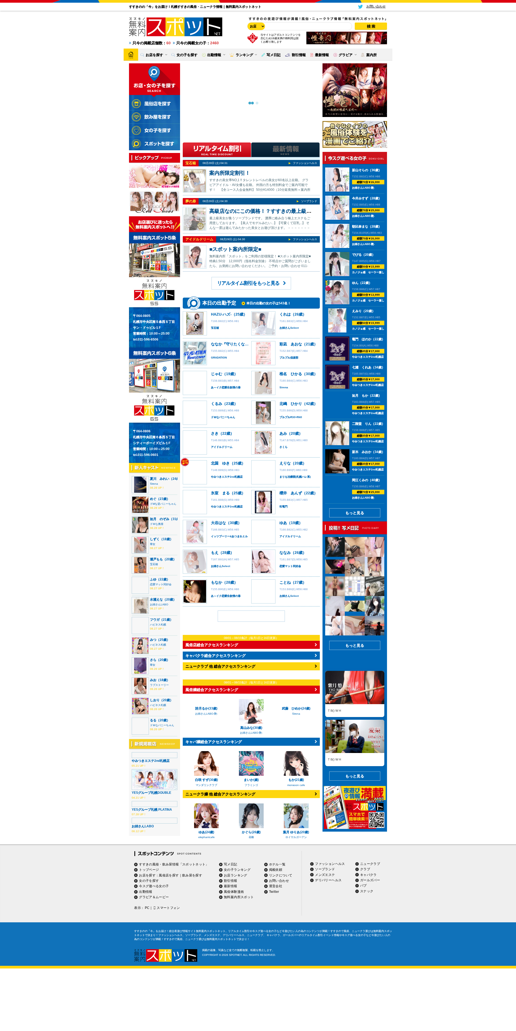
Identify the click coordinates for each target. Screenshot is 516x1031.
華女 (152, 544)
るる (153, 720)
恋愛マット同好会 (160, 584)
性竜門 (284, 506)
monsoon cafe (296, 785)
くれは (285, 314)
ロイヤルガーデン (296, 837)
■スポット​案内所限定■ (235, 249)
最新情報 (230, 886)
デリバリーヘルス (328, 880)
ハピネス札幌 (158, 624)
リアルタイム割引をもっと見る (248, 283)
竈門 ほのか (361, 339)
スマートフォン (168, 908)
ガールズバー (370, 880)
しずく (155, 539)
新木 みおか (361, 452)
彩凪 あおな (291, 344)
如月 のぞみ (159, 519)
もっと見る (354, 513)
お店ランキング (235, 875)
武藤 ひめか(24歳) (296, 708)
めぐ (153, 499)
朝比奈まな (360, 226)
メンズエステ (325, 875)
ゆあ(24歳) (206, 832)
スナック (366, 891)
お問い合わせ (279, 881)
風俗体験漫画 (234, 892)
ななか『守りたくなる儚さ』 (235, 344)
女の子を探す (149, 881)
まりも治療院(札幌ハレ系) (295, 476)
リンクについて (280, 875)
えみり (357, 311)
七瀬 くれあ (361, 367)
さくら (284, 446)
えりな (285, 463)
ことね (285, 582)
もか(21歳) (296, 780)
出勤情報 (145, 892)
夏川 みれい (159, 479)
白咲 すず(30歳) (206, 780)
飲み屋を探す (192, 875)
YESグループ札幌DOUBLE (151, 793)
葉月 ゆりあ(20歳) (296, 832)
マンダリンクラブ (206, 785)
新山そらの (360, 170)
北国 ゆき (220, 463)
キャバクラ (368, 875)
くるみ (216, 403)
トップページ (149, 870)
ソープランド (309, 201)
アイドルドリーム (199, 239)
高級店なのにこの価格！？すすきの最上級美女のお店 (270, 211)
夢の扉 (190, 201)
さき (214, 433)
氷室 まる (220, 493)
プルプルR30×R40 (291, 417)
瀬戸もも (156, 559)
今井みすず (360, 198)
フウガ (155, 619)
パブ (363, 885)
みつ (153, 640)
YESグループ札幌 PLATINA (152, 809)
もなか (216, 582)
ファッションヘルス (305, 163)
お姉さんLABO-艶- (206, 713)
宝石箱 (154, 564)
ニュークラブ (370, 864)
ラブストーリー (159, 684)
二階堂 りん (361, 424)
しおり (155, 700)
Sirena (154, 483)
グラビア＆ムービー (154, 897)
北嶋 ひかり (291, 403)
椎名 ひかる (291, 374)
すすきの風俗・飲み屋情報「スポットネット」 (174, 864)
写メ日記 (230, 864)
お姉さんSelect (289, 327)
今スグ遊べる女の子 (154, 886)
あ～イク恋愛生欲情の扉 (226, 387)
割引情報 (230, 881)
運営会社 (275, 886)
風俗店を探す (169, 875)
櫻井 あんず (291, 493)
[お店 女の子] (255, 26)
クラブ (365, 869)
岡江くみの (360, 480)
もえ (214, 552)
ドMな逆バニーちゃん (163, 503)
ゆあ (283, 523)
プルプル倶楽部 (289, 357)
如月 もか (360, 395)
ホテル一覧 (277, 864)
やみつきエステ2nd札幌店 (151, 761)
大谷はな (218, 523)
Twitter (274, 892)
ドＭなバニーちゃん (162, 725)
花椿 (251, 837)
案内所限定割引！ (229, 173)
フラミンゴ (251, 785)
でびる (357, 255)
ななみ (285, 552)
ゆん (355, 283)
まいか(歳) (251, 780)
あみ (283, 433)
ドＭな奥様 (156, 523)
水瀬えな (156, 599)
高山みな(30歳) (251, 728)
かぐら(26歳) (251, 832)
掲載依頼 (275, 870)
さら (153, 660)
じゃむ (216, 374)
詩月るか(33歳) (206, 708)
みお (153, 680)
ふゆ (153, 579)
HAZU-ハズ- (221, 314)
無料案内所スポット (239, 897)
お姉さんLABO (159, 604)
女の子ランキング (237, 870)
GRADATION (219, 357)
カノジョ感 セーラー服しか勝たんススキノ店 (380, 272)
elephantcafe (206, 837)
